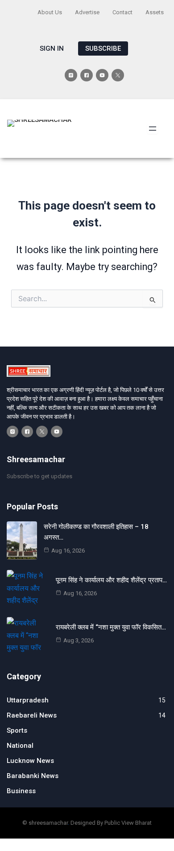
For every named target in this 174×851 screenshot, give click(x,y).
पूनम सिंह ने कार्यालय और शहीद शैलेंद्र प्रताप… (111, 580)
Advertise (87, 12)
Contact (122, 12)
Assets (154, 12)
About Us (49, 12)
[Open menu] (152, 128)
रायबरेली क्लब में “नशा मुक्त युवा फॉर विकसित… (111, 627)
